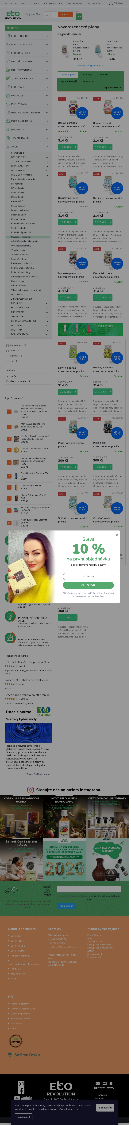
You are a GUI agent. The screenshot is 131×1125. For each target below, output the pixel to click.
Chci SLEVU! (88, 585)
